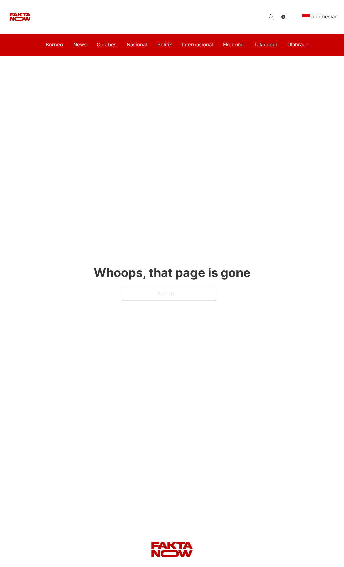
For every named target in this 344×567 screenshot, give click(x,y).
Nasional (137, 44)
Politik (164, 44)
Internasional (197, 44)
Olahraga (297, 44)
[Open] (283, 17)
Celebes (107, 44)
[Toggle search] (271, 17)
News (80, 44)
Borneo (54, 44)
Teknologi (265, 44)
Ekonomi (233, 44)
